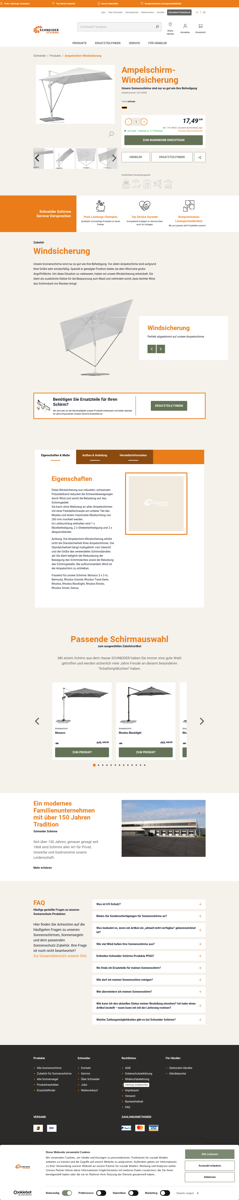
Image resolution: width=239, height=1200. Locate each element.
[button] (149, 904)
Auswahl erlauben (210, 1165)
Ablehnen (210, 1176)
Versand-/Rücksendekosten (190, 131)
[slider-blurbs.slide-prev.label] (151, 349)
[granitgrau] (57, 743)
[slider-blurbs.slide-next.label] (161, 349)
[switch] (101, 1193)
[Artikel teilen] (200, 157)
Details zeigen (185, 1193)
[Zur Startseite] (46, 29)
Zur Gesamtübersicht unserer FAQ (59, 956)
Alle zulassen (210, 1154)
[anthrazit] (121, 743)
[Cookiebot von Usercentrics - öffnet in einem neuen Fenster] (22, 1193)
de (197, 12)
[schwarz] (124, 108)
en (204, 12)
